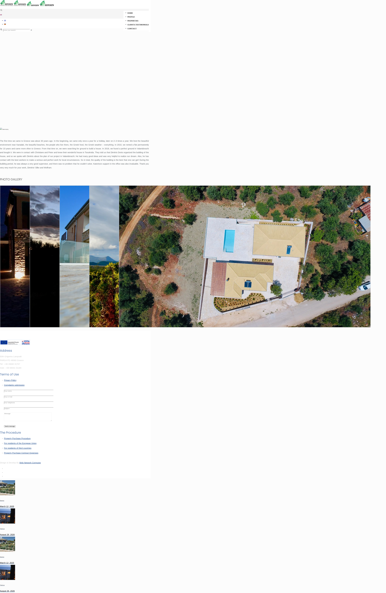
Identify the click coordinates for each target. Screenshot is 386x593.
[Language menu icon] (1, 14)
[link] (31, 30)
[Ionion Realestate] (27, 5)
